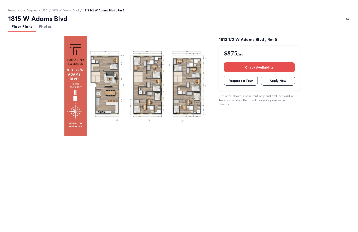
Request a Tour (241, 81)
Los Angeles (29, 10)
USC (45, 10)
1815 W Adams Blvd (65, 10)
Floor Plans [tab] (22, 26)
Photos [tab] (45, 26)
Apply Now (278, 81)
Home (12, 10)
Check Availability (259, 67)
